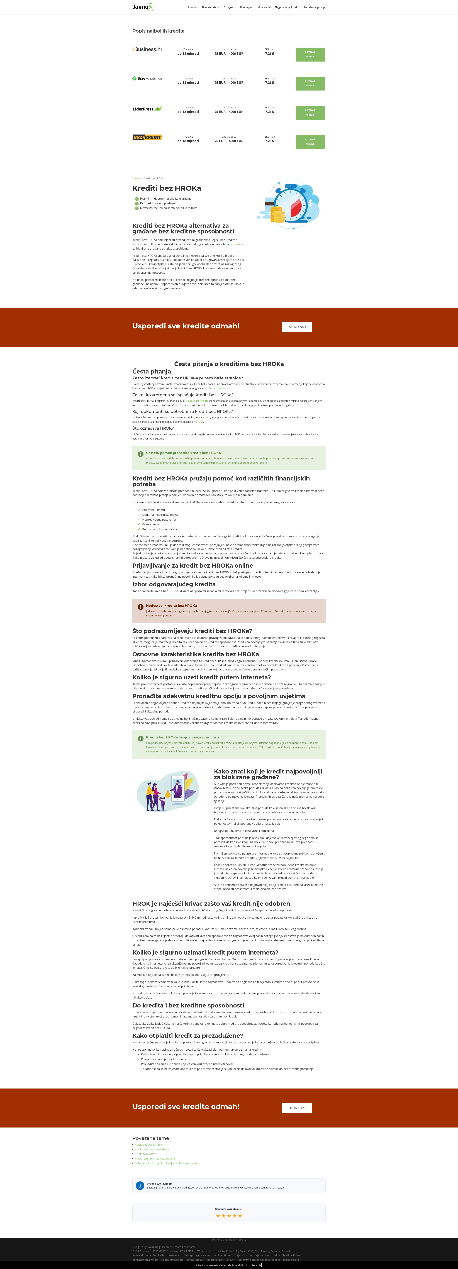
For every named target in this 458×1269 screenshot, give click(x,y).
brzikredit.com (222, 1255)
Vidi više (198, 421)
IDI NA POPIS (297, 327)
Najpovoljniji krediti (287, 7)
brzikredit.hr (291, 1259)
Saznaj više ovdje (218, 388)
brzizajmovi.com (260, 1255)
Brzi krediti (209, 7)
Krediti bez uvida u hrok (148, 1144)
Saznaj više (256, 1265)
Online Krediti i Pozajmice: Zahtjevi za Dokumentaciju (166, 1163)
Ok (247, 1265)
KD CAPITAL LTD (190, 1251)
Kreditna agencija (314, 7)
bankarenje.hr (195, 1259)
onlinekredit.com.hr (145, 1259)
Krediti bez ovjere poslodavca (152, 1149)
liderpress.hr (215, 1259)
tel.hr (276, 1255)
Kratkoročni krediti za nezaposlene (155, 1158)
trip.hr (230, 1259)
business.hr (175, 1255)
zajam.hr (241, 1255)
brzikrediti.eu (292, 1255)
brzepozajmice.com (198, 1255)
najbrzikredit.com (172, 1259)
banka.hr (159, 1255)
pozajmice (236, 244)
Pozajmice (229, 7)
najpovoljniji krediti (197, 400)
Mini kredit (264, 7)
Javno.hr (152, 1247)
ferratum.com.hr (248, 1259)
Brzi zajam (247, 7)
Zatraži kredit (310, 54)
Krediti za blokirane (146, 1154)
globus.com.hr (271, 1259)
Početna (193, 7)
